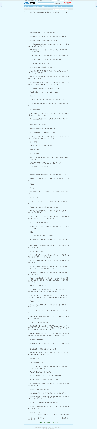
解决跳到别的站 (68, 3)
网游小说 (48, 6)
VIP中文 (30, 2)
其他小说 (57, 6)
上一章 (44, 422)
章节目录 (48, 422)
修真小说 (34, 6)
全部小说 (67, 6)
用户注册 (71, 0)
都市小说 (38, 6)
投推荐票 (40, 422)
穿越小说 (43, 6)
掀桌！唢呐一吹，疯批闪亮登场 (34, 9)
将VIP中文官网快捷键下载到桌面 (29, 0)
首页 (25, 6)
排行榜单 (62, 6)
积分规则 (65, 3)
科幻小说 (53, 6)
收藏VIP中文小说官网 (39, 0)
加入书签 (56, 422)
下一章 (53, 422)
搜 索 (57, 3)
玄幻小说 (29, 6)
